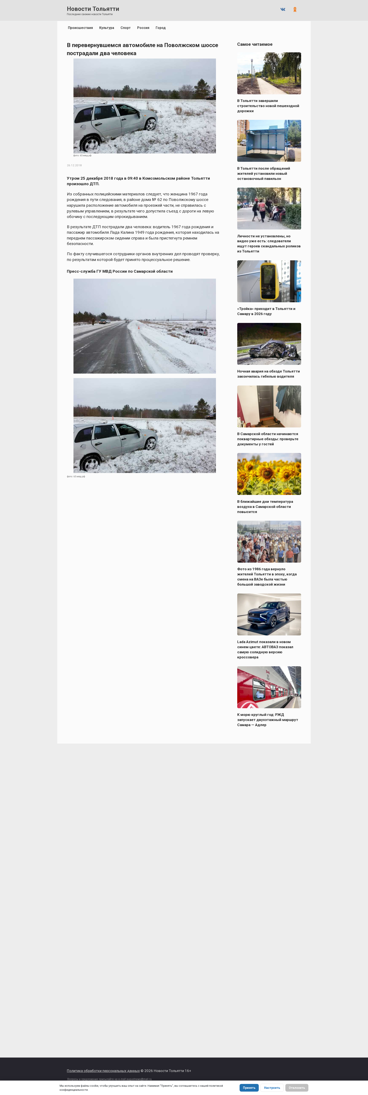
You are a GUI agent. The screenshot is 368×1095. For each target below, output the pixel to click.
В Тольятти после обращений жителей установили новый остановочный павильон (263, 173)
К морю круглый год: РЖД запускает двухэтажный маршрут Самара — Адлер (267, 719)
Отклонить (297, 1087)
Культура (106, 28)
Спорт (126, 28)
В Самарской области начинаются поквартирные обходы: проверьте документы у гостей (267, 439)
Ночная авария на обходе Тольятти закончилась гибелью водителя (268, 373)
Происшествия (80, 28)
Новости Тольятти (93, 8)
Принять (249, 1087)
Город (161, 28)
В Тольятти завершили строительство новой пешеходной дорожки (268, 106)
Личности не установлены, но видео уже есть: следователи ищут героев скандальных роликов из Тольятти (269, 243)
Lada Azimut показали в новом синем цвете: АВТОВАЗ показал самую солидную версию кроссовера (265, 649)
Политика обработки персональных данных (103, 1071)
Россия (143, 28)
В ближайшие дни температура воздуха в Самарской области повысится (265, 506)
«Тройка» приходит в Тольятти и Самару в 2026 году (266, 311)
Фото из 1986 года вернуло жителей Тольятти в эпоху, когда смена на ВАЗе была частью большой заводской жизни (267, 576)
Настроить (272, 1087)
